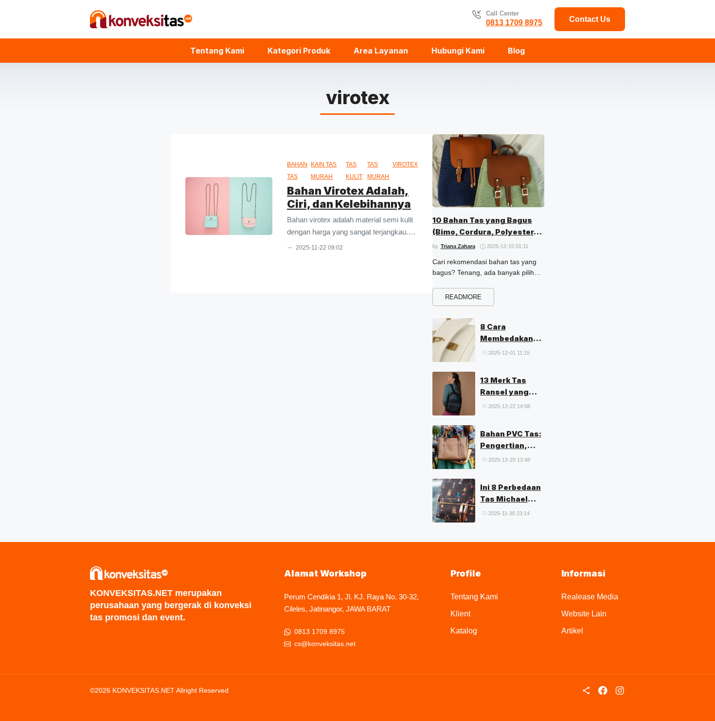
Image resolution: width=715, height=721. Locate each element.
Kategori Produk (299, 50)
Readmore (463, 297)
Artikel (572, 631)
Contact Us (589, 19)
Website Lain (584, 614)
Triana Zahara (458, 246)
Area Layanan (381, 50)
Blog (516, 50)
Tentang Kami (217, 50)
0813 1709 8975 (514, 22)
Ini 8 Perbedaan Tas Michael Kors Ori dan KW (511, 499)
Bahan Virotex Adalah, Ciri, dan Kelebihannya (349, 197)
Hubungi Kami (457, 50)
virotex (405, 164)
